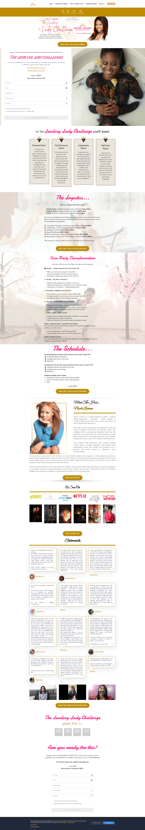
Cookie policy (63, 822)
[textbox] (61, 147)
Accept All (108, 822)
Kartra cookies (71, 822)
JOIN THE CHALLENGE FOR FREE (36, 118)
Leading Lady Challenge (61, 3)
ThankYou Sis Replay (91, 3)
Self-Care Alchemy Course (76, 3)
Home (51, 3)
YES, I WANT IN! (72, 534)
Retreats (101, 3)
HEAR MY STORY (72, 478)
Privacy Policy (34, 824)
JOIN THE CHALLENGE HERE (72, 44)
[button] (36, 93)
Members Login (111, 3)
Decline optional (96, 822)
